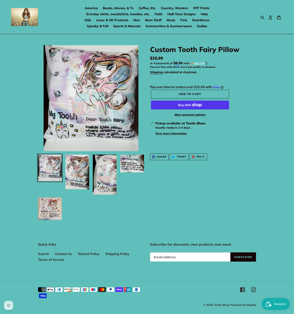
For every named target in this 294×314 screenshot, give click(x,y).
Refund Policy (88, 254)
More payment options (190, 114)
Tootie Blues (222, 304)
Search (43, 254)
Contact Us (63, 254)
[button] (179, 63)
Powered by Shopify (243, 304)
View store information (171, 133)
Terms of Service (51, 260)
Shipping (156, 72)
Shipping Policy (117, 254)
